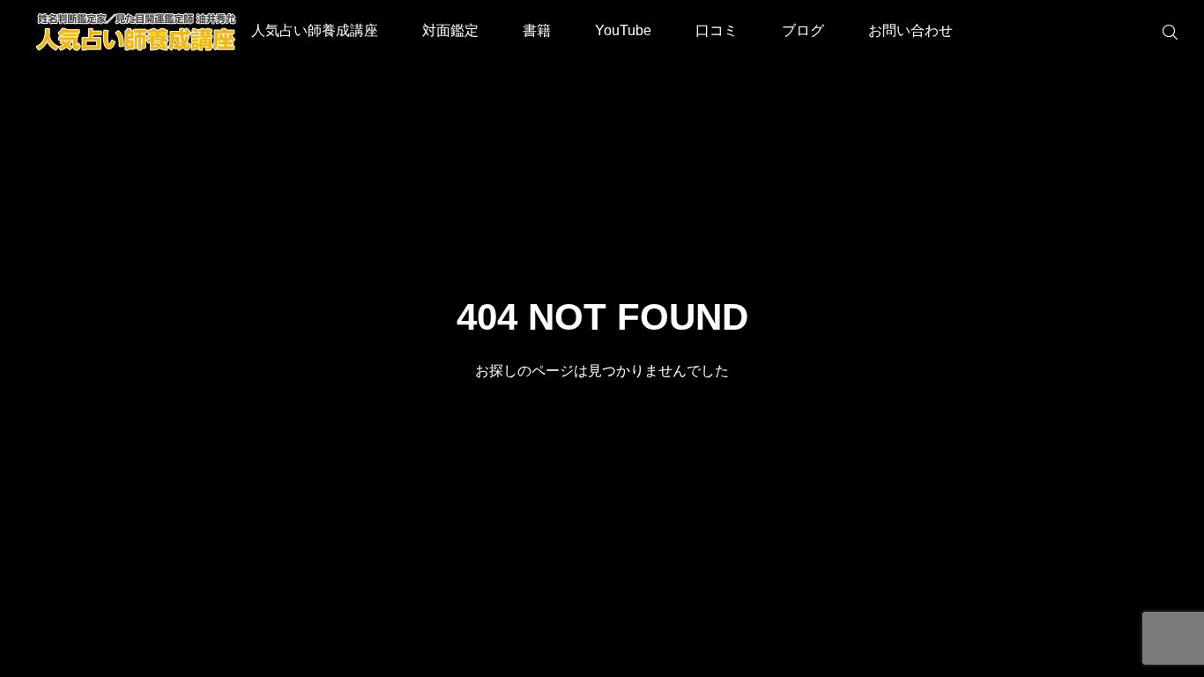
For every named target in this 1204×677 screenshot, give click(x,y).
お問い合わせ (910, 30)
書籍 (537, 30)
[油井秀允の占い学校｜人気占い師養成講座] (136, 31)
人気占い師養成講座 (314, 30)
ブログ (803, 30)
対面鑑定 (450, 30)
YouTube (623, 30)
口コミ (716, 30)
